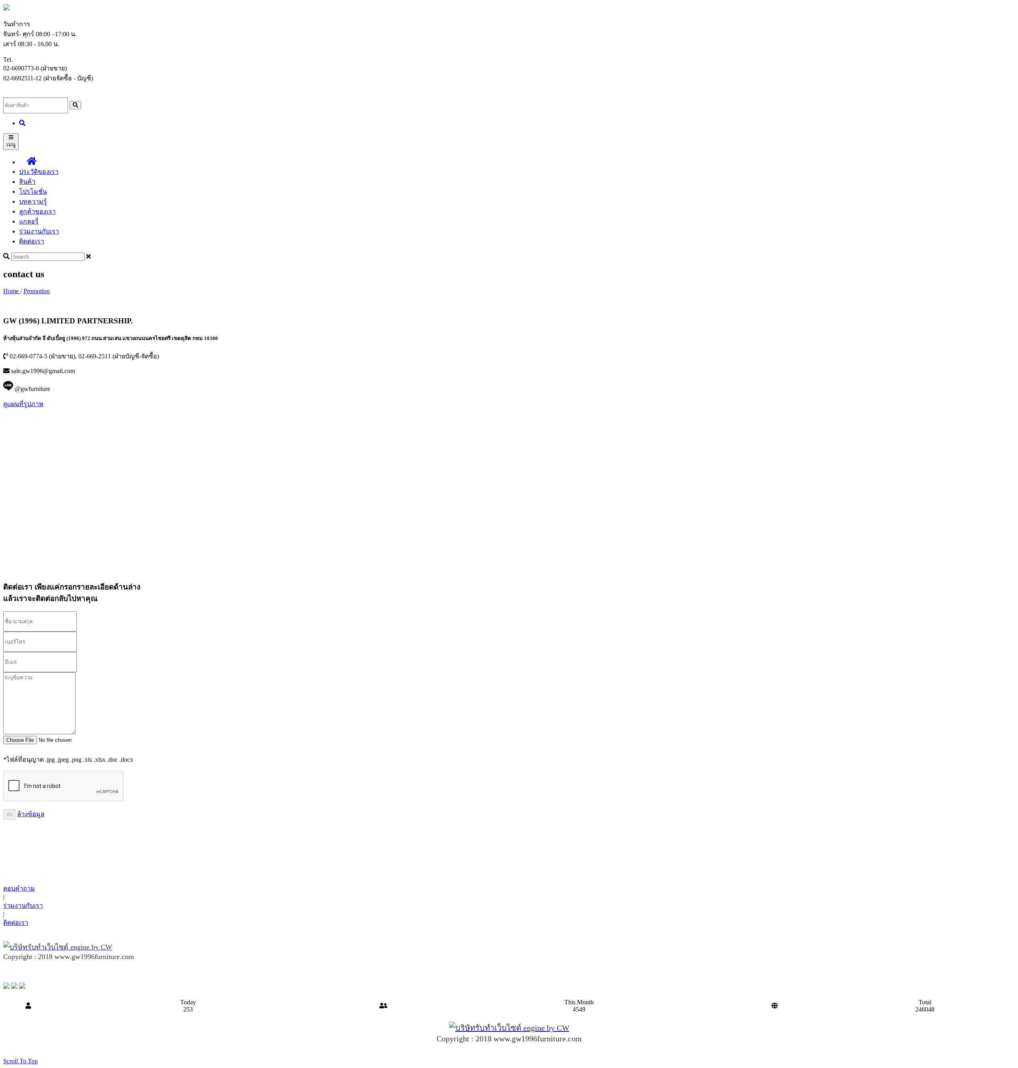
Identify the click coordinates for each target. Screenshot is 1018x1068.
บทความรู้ (33, 201)
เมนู (11, 145)
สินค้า (27, 181)
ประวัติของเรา (38, 171)
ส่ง (9, 814)
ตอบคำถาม (19, 888)
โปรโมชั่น (33, 191)
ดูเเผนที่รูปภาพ (23, 404)
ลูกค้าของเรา (37, 211)
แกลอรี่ (29, 221)
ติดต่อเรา (31, 241)
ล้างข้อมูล (31, 814)
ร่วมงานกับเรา (39, 231)
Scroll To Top (20, 1061)
